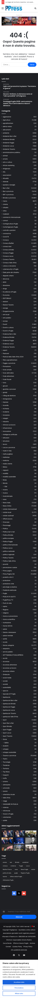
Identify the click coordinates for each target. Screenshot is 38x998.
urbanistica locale (9, 794)
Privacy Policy (27, 946)
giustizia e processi (9, 389)
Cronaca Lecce (8, 256)
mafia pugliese (8, 454)
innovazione (7, 431)
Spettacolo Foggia (9, 707)
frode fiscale (7, 379)
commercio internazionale (11, 217)
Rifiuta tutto (19, 993)
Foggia (21, 866)
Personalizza (19, 988)
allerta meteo (7, 126)
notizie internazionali (10, 509)
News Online (7, 506)
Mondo (5, 483)
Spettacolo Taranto (9, 713)
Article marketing (8, 165)
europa (5, 321)
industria (6, 421)
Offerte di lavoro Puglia (20, 943)
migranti (5, 470)
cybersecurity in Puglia (10, 269)
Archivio (32, 943)
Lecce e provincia (9, 447)
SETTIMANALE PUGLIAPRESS (13, 655)
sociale (5, 681)
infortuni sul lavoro (9, 425)
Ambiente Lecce (8, 146)
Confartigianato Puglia (10, 227)
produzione (6, 580)
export (5, 350)
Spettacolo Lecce (9, 710)
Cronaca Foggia (8, 253)
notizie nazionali (8, 515)
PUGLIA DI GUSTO (9, 596)
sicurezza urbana (8, 671)
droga (5, 288)
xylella (5, 820)
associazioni (7, 175)
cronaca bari (7, 246)
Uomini (5, 791)
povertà (5, 564)
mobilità (5, 473)
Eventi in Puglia (8, 331)
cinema (5, 204)
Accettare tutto (19, 982)
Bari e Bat (6, 188)
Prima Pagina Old (8, 574)
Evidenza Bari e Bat (9, 334)
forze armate (7, 369)
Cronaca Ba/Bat (8, 243)
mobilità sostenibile (9, 477)
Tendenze (6, 765)
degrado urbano (8, 275)
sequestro (6, 648)
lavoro (5, 444)
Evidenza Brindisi (8, 337)
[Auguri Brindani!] (30, 848)
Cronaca (6, 240)
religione (6, 613)
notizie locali (7, 512)
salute (5, 629)
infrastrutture (7, 428)
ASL (4, 172)
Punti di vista (7, 603)
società (5, 684)
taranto (5, 876)
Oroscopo (6, 522)
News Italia (6, 502)
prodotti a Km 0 (8, 577)
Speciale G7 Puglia (9, 694)
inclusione (6, 415)
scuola (5, 642)
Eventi (5, 324)
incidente (6, 412)
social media (7, 678)
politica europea (8, 538)
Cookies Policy (17, 946)
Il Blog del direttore (9, 395)
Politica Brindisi (8, 535)
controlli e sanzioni (9, 230)
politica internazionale (10, 545)
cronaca (5, 866)
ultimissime (6, 785)
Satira (6, 743)
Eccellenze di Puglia (9, 292)
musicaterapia (7, 496)
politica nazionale (9, 551)
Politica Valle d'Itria (9, 561)
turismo (5, 781)
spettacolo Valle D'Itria (10, 716)
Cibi (5, 486)
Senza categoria (8, 645)
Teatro (5, 759)
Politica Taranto (8, 558)
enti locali (6, 314)
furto (4, 382)
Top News (6, 772)
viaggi (5, 801)
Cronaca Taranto (8, 259)
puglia (16, 873)
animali (5, 155)
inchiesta (6, 408)
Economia (6, 295)
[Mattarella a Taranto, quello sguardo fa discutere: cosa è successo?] (7, 841)
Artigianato (6, 168)
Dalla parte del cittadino (11, 272)
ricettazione (7, 622)
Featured (6, 353)
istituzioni (6, 438)
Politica (5, 528)
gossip (5, 392)
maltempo (6, 457)
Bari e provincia (8, 191)
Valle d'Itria (6, 798)
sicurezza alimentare (10, 665)
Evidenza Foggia (8, 340)
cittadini (5, 207)
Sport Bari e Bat (8, 723)
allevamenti (7, 130)
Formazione (7, 366)
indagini (5, 418)
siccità (5, 658)
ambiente (6, 133)
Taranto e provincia (9, 755)
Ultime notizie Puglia (16, 876)
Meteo (5, 467)
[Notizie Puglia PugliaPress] (13, 8)
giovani (5, 386)
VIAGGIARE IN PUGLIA (10, 804)
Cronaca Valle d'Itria (9, 262)
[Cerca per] (35, 9)
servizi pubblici (8, 652)
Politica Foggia (8, 541)
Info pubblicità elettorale (19, 950)
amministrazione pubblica (11, 152)
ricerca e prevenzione (10, 616)
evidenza (13, 866)
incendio (6, 405)
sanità (5, 639)
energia (5, 308)
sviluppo (5, 749)
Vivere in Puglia (8, 814)
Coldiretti (6, 214)
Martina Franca (7, 869)
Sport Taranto (7, 736)
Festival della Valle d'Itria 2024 (13, 357)
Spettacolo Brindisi (9, 703)
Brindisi (17, 862)
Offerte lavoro (7, 519)
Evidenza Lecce (8, 344)
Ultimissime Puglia (8, 880)
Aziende (5, 181)
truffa (5, 778)
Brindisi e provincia (9, 198)
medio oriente (7, 464)
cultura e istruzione (9, 266)
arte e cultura (7, 162)
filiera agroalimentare (10, 360)
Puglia (5, 593)
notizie (33, 869)
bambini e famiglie (9, 185)
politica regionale (8, 554)
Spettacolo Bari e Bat (10, 700)
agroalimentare (8, 123)
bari (11, 862)
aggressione (7, 117)
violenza (5, 807)
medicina (6, 460)
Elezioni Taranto (8, 305)
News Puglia (24, 869)
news (4, 499)
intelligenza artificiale (10, 434)
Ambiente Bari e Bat (9, 136)
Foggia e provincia (9, 363)
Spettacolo (6, 697)
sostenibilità (7, 687)
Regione (5, 609)
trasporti (6, 775)
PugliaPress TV (8, 600)
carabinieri (25, 862)
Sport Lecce (7, 733)
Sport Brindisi (7, 726)
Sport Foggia (7, 729)
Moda (5, 480)
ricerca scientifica (9, 619)
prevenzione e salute (10, 567)
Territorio (6, 768)
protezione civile (8, 584)
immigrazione (7, 399)
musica (5, 493)
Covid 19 (6, 237)
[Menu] (3, 9)
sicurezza (6, 661)
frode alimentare (8, 376)
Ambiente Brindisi (9, 139)
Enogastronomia (8, 311)
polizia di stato (7, 873)
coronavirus (7, 233)
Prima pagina (7, 571)
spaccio (5, 691)
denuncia (6, 279)
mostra (5, 489)
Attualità (6, 178)
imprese (5, 402)
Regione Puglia (25, 873)
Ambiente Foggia (8, 143)
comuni (5, 220)
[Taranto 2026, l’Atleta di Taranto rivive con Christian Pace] (19, 841)
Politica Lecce (7, 548)
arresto (5, 159)
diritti (4, 282)
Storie (5, 739)
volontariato (7, 817)
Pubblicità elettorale (9, 590)
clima (4, 211)
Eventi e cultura (8, 327)
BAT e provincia (8, 194)
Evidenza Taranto (9, 347)
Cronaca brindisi (8, 250)
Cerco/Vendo (7, 943)
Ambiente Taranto (9, 149)
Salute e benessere (9, 632)
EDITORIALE (7, 298)
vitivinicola (6, 810)
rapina (5, 606)
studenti (5, 746)
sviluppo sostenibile (9, 752)
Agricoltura (6, 120)
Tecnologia (6, 762)
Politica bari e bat (9, 532)
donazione (6, 285)
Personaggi (6, 525)
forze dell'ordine (8, 373)
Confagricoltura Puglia (10, 224)
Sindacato (6, 674)
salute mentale (8, 635)
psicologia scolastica (10, 587)
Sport (5, 720)
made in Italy (7, 451)
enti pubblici (7, 318)
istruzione (6, 441)
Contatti (8, 946)
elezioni (5, 301)
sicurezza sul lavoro (9, 668)
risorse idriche (7, 626)
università (6, 788)
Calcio (5, 201)
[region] (19, 979)
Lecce (28, 866)
